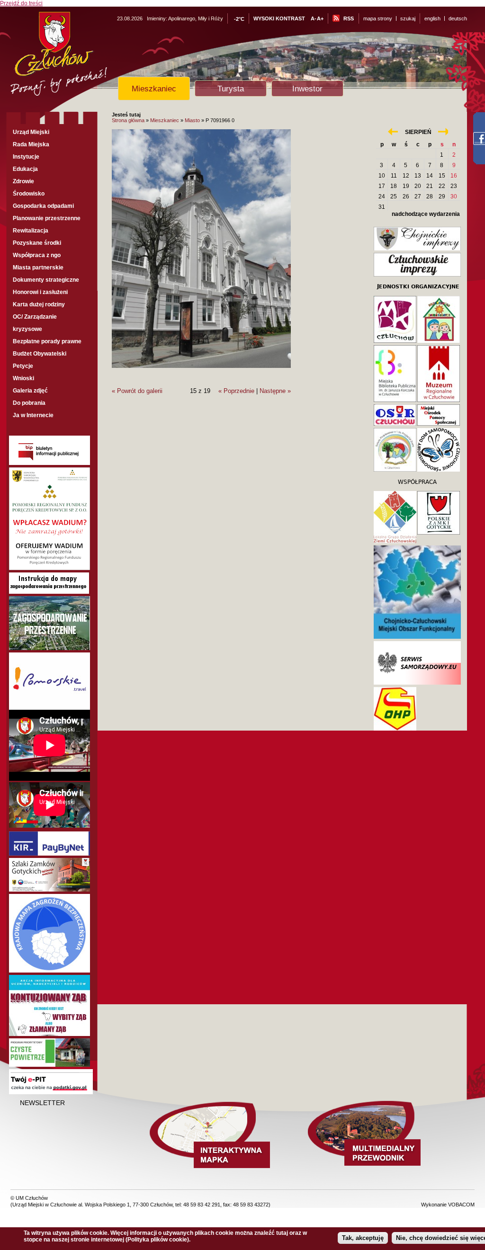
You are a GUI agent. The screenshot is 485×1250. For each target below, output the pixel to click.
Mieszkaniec (154, 88)
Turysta (230, 88)
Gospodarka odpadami (43, 206)
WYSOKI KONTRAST (279, 18)
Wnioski (23, 378)
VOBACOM (461, 1204)
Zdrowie (23, 181)
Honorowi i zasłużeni (40, 292)
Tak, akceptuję (363, 1237)
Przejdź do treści (21, 3)
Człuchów (76, 57)
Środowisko (29, 193)
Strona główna (128, 120)
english (432, 18)
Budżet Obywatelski (39, 353)
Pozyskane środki (37, 243)
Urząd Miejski (31, 132)
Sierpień (418, 132)
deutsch (458, 18)
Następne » (275, 390)
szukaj (407, 18)
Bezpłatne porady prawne (47, 341)
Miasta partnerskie (38, 267)
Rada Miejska (31, 144)
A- (313, 18)
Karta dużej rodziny (39, 304)
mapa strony (377, 18)
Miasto (192, 120)
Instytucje (26, 156)
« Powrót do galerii (137, 390)
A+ (320, 18)
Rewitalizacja (30, 230)
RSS (348, 18)
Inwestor (307, 88)
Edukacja (25, 169)
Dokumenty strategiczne (46, 280)
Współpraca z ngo (37, 255)
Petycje (23, 366)
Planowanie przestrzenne (47, 218)
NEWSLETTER (42, 1103)
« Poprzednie (236, 390)
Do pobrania (29, 403)
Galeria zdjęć (30, 390)
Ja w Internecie (33, 415)
